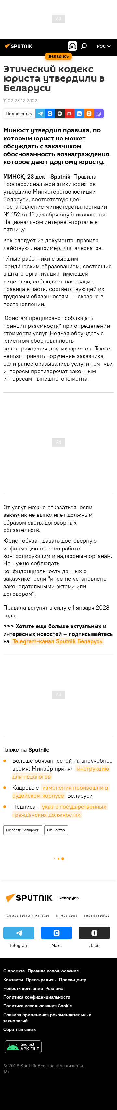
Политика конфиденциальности (36, 997)
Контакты (13, 979)
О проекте (14, 971)
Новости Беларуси (22, 829)
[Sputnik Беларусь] (19, 48)
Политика (96, 915)
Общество (56, 829)
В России (66, 915)
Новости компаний (23, 988)
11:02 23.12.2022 (20, 101)
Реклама (54, 988)
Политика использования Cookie (37, 1006)
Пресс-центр (72, 979)
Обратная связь (19, 1029)
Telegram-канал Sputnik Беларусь (57, 641)
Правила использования (53, 971)
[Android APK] (23, 1047)
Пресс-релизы (41, 979)
